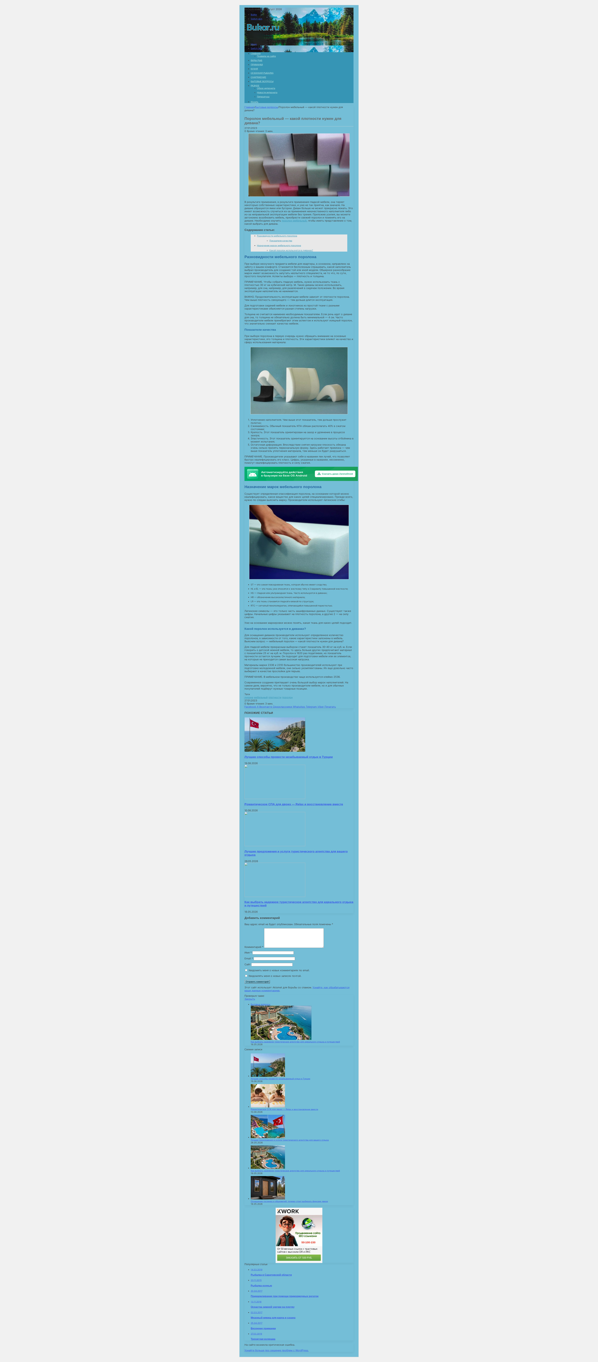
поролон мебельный (294, 220)
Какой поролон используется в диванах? (291, 250)
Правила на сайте (266, 56)
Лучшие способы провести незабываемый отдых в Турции (288, 757)
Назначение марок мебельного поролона (279, 245)
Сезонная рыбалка (262, 73)
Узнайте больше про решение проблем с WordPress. (276, 1350)
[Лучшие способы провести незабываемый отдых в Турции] (274, 750)
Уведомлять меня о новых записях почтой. (274, 975)
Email (248, 958)
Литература (263, 96)
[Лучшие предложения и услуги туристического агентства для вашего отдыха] (274, 845)
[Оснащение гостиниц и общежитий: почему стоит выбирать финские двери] (268, 1198)
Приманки (257, 64)
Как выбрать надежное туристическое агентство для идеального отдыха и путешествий (295, 1041)
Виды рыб (256, 60)
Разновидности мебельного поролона (277, 235)
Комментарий (253, 946)
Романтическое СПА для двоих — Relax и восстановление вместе (293, 804)
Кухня (254, 69)
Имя (248, 952)
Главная (249, 107)
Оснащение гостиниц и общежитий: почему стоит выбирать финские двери (289, 1201)
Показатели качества (280, 240)
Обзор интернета (266, 88)
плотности (274, 697)
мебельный (261, 697)
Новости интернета (267, 92)
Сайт (247, 964)
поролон (287, 697)
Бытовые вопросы (262, 81)
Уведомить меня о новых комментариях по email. (279, 970)
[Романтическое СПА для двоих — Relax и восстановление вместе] (274, 798)
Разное (255, 85)
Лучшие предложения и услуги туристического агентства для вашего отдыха (290, 1140)
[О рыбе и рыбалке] (262, 38)
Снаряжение (258, 77)
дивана (248, 697)
